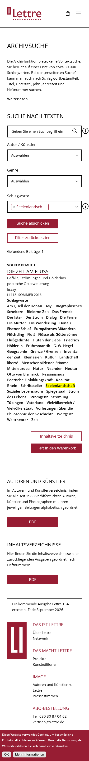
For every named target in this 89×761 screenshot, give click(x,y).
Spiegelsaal (55, 391)
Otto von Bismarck (23, 374)
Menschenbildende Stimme (45, 362)
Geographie (17, 351)
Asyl (49, 305)
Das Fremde (62, 311)
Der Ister (14, 317)
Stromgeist (39, 396)
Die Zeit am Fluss (27, 271)
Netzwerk (40, 638)
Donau (65, 323)
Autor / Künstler (21, 144)
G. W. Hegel (63, 345)
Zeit (34, 419)
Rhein (12, 385)
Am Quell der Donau (24, 305)
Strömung (59, 396)
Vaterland (35, 402)
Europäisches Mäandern (55, 328)
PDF (32, 522)
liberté (12, 362)
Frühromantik (38, 345)
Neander (54, 368)
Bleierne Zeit (38, 311)
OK (6, 754)
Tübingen (15, 402)
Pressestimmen (45, 695)
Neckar (71, 368)
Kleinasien (33, 357)
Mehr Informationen (29, 754)
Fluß (31, 334)
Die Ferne (68, 317)
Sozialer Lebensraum (25, 391)
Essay (11, 289)
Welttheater (17, 419)
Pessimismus (53, 374)
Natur (38, 368)
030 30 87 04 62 (53, 716)
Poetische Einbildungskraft (30, 379)
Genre (12, 170)
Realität (63, 379)
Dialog (51, 317)
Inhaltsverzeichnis (56, 436)
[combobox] (44, 155)
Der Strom (34, 317)
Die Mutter (16, 323)
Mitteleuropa (18, 368)
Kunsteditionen (45, 664)
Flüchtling (15, 334)
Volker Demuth (21, 265)
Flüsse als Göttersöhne (57, 334)
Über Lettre (42, 632)
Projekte (39, 658)
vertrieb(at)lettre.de (48, 722)
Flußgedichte (18, 340)
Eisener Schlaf (19, 328)
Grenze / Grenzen (45, 351)
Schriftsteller (31, 385)
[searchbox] (44, 155)
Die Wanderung (42, 323)
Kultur (50, 357)
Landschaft (68, 357)
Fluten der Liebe (47, 340)
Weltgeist (65, 414)
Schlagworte (18, 196)
